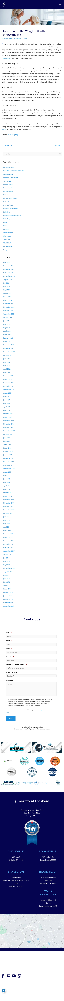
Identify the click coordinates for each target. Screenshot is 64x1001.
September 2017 (8, 551)
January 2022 (7, 379)
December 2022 (8, 345)
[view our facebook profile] (2, 975)
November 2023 (8, 307)
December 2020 (8, 420)
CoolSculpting (6, 58)
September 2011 (8, 606)
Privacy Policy (38, 710)
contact (4, 129)
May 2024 (6, 290)
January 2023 (7, 341)
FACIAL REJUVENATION (11, 198)
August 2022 (7, 355)
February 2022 (8, 376)
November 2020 (8, 424)
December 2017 (8, 541)
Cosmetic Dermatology (10, 177)
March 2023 (7, 334)
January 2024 (7, 300)
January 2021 (7, 417)
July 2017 (6, 558)
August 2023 (7, 317)
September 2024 (9, 276)
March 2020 (7, 448)
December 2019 (8, 458)
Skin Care (6, 239)
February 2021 (8, 414)
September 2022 (9, 352)
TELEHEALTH (7, 243)
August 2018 (7, 513)
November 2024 (8, 269)
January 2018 (7, 537)
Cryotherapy (7, 181)
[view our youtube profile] (13, 975)
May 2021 (6, 403)
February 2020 (8, 451)
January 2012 (7, 596)
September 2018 (8, 510)
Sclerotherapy (8, 232)
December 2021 (8, 383)
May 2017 (6, 565)
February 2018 (8, 534)
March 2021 (7, 410)
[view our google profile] (8, 975)
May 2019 (6, 482)
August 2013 (7, 572)
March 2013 (7, 589)
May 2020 (6, 441)
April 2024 (7, 293)
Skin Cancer (7, 236)
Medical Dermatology (10, 208)
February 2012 (8, 592)
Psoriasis (6, 229)
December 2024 (8, 266)
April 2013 (6, 585)
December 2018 (8, 499)
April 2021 (6, 407)
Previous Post (7, 145)
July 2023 (6, 321)
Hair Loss (6, 202)
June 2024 (6, 286)
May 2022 (6, 365)
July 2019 (6, 475)
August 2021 (7, 393)
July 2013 (6, 575)
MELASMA (6, 212)
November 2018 (8, 503)
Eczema (5, 195)
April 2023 (6, 331)
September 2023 (9, 314)
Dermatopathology (9, 188)
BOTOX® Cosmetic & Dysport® (13, 171)
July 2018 (6, 517)
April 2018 (6, 527)
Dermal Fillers (8, 184)
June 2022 (6, 362)
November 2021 (8, 386)
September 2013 (8, 568)
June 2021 (6, 400)
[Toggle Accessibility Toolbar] (4, 991)
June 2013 (6, 578)
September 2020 (9, 431)
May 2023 (6, 328)
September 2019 (8, 468)
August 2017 (7, 554)
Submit (11, 719)
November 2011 (8, 603)
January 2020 (7, 455)
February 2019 (8, 493)
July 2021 (6, 396)
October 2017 (8, 547)
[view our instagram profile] (19, 975)
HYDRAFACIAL (8, 205)
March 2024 (7, 297)
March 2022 (7, 372)
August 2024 (7, 279)
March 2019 (7, 489)
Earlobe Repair (8, 191)
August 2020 (7, 434)
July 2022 (6, 359)
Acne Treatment (8, 167)
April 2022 (6, 369)
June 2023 (6, 324)
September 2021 (8, 389)
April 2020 (7, 444)
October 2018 (7, 506)
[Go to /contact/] (16, 856)
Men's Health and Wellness (12, 215)
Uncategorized (8, 246)
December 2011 (8, 599)
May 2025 (6, 262)
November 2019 (8, 462)
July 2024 (6, 283)
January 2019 (7, 496)
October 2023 (8, 310)
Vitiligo (5, 250)
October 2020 (8, 427)
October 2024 (8, 273)
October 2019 (8, 465)
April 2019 (6, 486)
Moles (5, 222)
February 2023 (8, 338)
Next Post (58, 145)
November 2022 (8, 348)
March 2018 (7, 530)
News (5, 226)
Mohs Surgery (7, 219)
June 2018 (6, 520)
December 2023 (8, 304)
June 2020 (6, 438)
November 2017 (8, 544)
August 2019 (7, 472)
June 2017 (6, 561)
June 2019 (6, 479)
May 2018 (6, 523)
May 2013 (6, 582)
